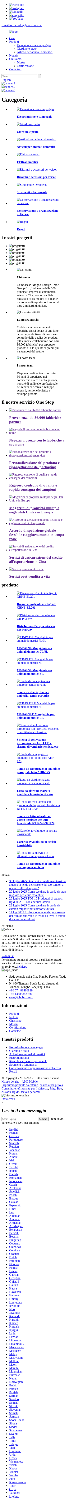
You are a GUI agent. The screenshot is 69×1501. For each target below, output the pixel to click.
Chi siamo (15, 59)
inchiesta (22, 966)
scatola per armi (30, 1092)
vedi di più (8, 956)
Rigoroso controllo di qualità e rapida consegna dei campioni (33, 487)
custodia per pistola (51, 1085)
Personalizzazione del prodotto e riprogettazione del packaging (34, 465)
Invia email (8, 1098)
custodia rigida (10, 1092)
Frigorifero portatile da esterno (20, 1085)
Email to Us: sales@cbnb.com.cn (22, 25)
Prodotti (14, 41)
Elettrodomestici (19, 1057)
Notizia (13, 55)
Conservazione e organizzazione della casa (35, 1068)
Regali (13, 1071)
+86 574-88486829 (21, 990)
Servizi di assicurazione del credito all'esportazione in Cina (36, 559)
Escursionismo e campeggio (34, 45)
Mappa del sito (10, 1081)
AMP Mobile (30, 1081)
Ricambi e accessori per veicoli (28, 1061)
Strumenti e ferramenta (23, 1064)
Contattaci (15, 69)
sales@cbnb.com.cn (21, 997)
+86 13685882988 (20, 993)
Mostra (21, 62)
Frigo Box (56, 1088)
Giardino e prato (27, 48)
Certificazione (25, 65)
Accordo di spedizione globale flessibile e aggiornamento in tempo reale (36, 534)
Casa (12, 38)
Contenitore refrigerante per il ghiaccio (25, 1088)
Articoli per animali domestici (35, 52)
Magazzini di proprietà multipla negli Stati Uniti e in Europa (34, 510)
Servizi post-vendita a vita (29, 576)
